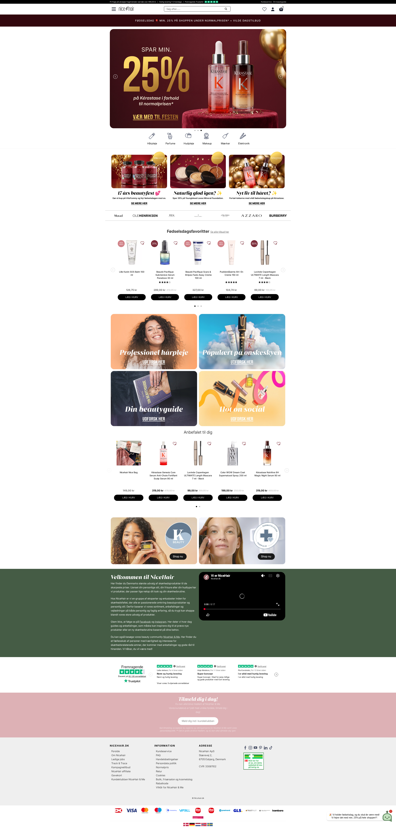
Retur (159, 771)
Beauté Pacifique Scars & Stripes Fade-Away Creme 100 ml (198, 274)
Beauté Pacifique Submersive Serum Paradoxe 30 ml (164, 274)
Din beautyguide (279, 2)
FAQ (158, 755)
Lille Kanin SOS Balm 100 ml (131, 273)
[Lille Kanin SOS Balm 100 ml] (132, 252)
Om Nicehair (118, 755)
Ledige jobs (118, 759)
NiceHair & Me (171, 636)
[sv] (210, 824)
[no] (204, 824)
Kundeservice (266, 2)
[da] (186, 824)
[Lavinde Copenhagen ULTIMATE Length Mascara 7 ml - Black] (265, 252)
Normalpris (162, 767)
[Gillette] (171, 215)
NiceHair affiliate (121, 771)
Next (280, 77)
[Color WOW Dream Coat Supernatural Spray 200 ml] (232, 453)
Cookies (160, 775)
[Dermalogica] (145, 215)
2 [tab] (200, 506)
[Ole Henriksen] (278, 215)
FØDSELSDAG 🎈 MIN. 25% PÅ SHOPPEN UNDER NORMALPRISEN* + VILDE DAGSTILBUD (198, 20)
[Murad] (251, 215)
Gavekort (116, 775)
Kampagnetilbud (120, 767)
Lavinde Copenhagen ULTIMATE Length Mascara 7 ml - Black (265, 274)
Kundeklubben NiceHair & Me (128, 779)
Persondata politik (166, 763)
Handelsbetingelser (167, 759)
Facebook (145, 621)
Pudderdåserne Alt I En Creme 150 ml (231, 273)
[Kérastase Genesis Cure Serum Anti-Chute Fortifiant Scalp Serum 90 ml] (163, 453)
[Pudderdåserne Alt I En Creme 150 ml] (231, 252)
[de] (192, 824)
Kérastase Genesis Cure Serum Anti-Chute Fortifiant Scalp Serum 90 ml (163, 475)
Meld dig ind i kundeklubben (198, 720)
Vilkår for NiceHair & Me (169, 787)
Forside (115, 751)
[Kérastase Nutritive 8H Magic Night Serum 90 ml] (267, 453)
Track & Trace (119, 763)
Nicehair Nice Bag (129, 472)
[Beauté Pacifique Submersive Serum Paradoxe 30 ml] (165, 252)
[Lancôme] (225, 215)
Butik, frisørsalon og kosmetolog (174, 779)
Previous (116, 77)
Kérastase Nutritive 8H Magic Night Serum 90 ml (267, 474)
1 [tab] (197, 506)
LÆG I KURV (131, 297)
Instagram (160, 621)
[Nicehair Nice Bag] (128, 453)
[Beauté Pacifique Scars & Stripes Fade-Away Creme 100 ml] (198, 252)
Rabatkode (162, 783)
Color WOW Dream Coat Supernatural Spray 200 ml (232, 474)
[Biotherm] (118, 215)
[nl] (198, 824)
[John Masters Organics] (198, 215)
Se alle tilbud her (219, 231)
